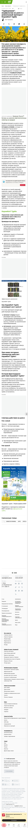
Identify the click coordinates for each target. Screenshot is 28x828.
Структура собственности (18, 617)
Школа (5, 720)
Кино (5, 702)
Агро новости (8, 6)
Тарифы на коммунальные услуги (12, 693)
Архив (16, 620)
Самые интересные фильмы (10, 703)
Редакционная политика (7, 603)
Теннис (5, 747)
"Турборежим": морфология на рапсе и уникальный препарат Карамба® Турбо (19, 6)
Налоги (6, 695)
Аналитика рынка (8, 732)
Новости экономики (9, 685)
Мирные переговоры (9, 655)
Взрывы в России (8, 661)
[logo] (9, 2)
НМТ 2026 (6, 722)
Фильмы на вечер (8, 707)
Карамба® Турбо (9, 211)
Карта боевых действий (9, 653)
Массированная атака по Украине (12, 659)
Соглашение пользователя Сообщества (18, 602)
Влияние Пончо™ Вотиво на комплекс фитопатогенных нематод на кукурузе (14, 118)
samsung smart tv (16, 784)
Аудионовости (7, 642)
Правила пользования (7, 613)
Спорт (5, 741)
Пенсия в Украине (8, 697)
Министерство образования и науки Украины (15, 718)
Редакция (4, 601)
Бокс (5, 743)
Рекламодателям (5, 610)
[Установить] (14, 817)
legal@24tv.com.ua (18, 805)
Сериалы (6, 711)
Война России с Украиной (11, 649)
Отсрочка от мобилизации (10, 677)
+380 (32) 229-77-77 (10, 804)
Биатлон (6, 748)
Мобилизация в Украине (11, 667)
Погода (5, 644)
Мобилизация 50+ (8, 671)
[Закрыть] (25, 814)
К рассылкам (9, 771)
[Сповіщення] (26, 2)
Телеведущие (5, 608)
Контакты (17, 612)
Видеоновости (7, 640)
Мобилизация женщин (9, 673)
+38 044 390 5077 (19, 578)
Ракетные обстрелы (8, 651)
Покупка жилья (7, 734)
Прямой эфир (7, 638)
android (6, 780)
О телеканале (5, 606)
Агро (3, 6)
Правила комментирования (19, 606)
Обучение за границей (9, 726)
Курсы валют (7, 689)
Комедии (6, 709)
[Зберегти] (24, 24)
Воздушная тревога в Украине (11, 657)
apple (16, 780)
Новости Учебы (8, 716)
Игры (16, 624)
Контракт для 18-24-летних (10, 675)
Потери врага (7, 663)
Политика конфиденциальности (6, 616)
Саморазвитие (7, 724)
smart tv (6, 784)
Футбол (6, 745)
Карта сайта (17, 622)
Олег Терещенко (9, 19)
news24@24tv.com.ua (7, 578)
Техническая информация (18, 609)
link (15, 583)
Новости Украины (8, 637)
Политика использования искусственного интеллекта (5, 620)
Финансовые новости (9, 691)
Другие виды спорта (9, 750)
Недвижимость (8, 730)
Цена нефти (7, 687)
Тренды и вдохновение (9, 736)
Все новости (7, 633)
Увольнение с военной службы (11, 669)
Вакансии (17, 614)
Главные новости (8, 635)
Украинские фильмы (9, 705)
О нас (3, 599)
